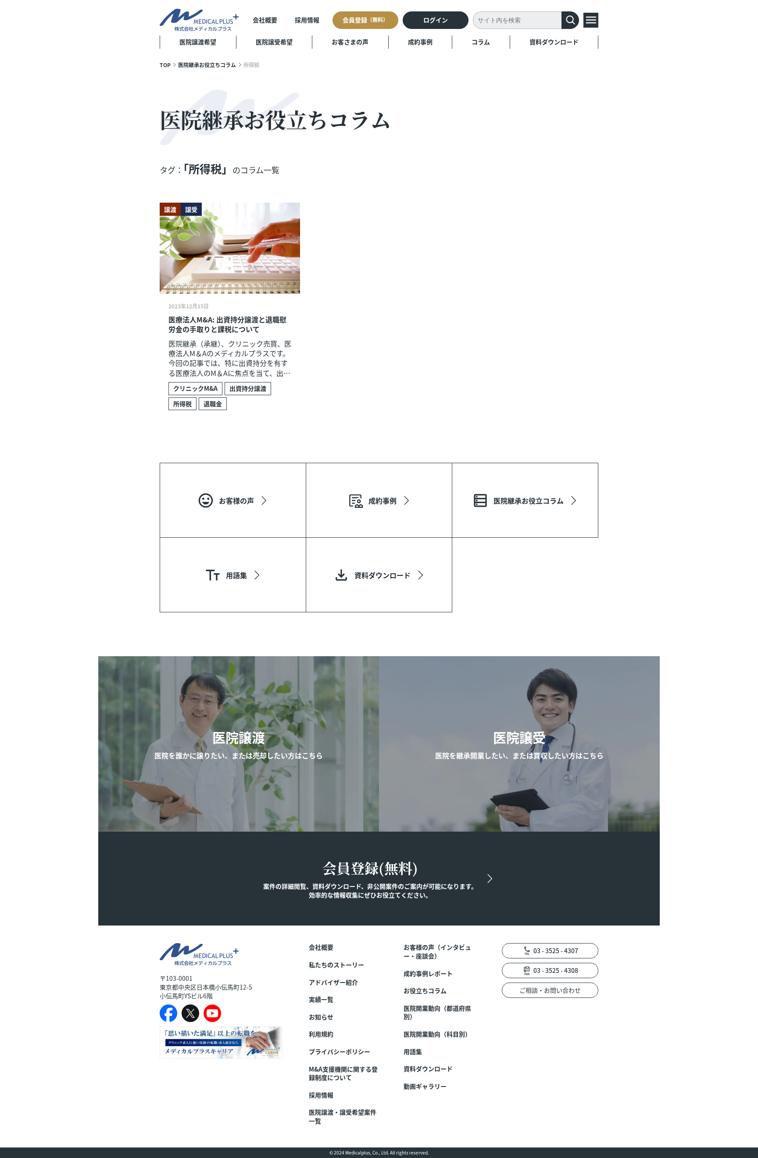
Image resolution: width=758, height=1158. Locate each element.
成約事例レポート (428, 973)
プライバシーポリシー (339, 1051)
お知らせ (321, 1017)
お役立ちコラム (425, 990)
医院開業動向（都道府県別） (437, 1012)
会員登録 (365, 19)
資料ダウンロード (554, 41)
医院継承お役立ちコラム (207, 64)
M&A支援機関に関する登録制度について (343, 1073)
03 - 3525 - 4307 (555, 950)
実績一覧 (321, 999)
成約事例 (420, 41)
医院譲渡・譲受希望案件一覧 (342, 1116)
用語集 (413, 1051)
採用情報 (307, 19)
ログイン (435, 19)
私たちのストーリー (336, 965)
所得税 (182, 403)
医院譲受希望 (274, 41)
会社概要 (265, 19)
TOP (165, 64)
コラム (481, 41)
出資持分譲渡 (247, 388)
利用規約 (321, 1034)
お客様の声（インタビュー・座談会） (437, 951)
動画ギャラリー (425, 1086)
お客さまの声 (350, 41)
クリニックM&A (195, 388)
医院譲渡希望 (197, 41)
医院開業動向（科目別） (437, 1034)
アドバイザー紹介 (333, 982)
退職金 (213, 403)
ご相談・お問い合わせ (550, 990)
